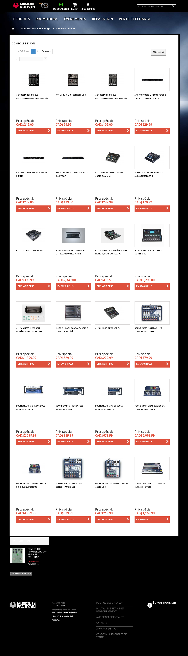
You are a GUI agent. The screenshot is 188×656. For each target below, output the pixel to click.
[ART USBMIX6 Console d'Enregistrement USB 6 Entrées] (33, 79)
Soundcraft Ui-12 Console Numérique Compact (109, 407)
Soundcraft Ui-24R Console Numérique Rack (30, 407)
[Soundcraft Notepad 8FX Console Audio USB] (73, 468)
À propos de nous (107, 628)
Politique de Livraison (109, 602)
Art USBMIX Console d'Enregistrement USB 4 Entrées (111, 97)
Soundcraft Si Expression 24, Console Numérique (150, 407)
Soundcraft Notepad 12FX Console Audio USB (148, 330)
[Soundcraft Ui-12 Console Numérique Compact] (112, 390)
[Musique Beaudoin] (31, 5)
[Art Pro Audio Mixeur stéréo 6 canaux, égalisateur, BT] (152, 79)
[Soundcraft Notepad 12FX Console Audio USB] (152, 313)
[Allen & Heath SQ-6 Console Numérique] (152, 235)
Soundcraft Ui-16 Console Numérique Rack (69, 407)
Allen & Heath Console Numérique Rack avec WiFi (29, 330)
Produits (21, 18)
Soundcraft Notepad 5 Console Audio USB (111, 485)
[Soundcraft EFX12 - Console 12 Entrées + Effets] (152, 468)
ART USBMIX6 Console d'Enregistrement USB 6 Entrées (32, 97)
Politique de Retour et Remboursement (110, 610)
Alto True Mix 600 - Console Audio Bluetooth (149, 174)
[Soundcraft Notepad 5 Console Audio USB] (112, 468)
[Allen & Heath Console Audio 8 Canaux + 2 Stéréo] (73, 313)
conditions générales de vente (111, 636)
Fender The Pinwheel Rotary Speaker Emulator (38, 552)
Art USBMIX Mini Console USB (71, 95)
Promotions (47, 18)
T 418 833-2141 (58, 603)
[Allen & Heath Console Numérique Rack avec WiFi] (33, 313)
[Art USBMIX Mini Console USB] (73, 79)
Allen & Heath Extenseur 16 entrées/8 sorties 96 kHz (70, 252)
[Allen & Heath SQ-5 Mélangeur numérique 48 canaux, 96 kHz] (112, 235)
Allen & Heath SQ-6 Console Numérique (149, 252)
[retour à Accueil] (13, 29)
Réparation (102, 18)
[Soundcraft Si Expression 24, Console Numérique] (152, 390)
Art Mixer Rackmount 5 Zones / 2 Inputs (33, 174)
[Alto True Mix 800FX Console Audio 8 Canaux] (112, 157)
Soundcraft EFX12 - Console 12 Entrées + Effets (150, 485)
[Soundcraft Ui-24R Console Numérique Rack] (33, 390)
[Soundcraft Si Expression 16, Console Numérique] (33, 468)
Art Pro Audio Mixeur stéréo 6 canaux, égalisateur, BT (150, 97)
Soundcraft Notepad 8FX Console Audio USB (69, 485)
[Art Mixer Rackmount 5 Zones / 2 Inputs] (33, 157)
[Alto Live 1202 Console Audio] (33, 235)
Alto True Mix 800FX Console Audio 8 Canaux (110, 174)
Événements (75, 18)
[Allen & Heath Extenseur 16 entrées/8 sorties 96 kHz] (73, 235)
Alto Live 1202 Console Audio (31, 250)
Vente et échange (135, 18)
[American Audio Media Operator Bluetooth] (73, 157)
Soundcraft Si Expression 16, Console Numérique (31, 485)
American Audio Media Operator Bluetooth (72, 174)
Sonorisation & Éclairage (35, 28)
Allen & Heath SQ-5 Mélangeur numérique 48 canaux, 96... (111, 252)
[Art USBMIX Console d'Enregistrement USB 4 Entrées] (112, 79)
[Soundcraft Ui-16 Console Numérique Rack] (73, 390)
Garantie (101, 622)
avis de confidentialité (110, 617)
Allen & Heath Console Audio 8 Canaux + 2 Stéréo (72, 330)
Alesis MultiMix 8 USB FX (107, 328)
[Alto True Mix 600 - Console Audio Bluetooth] (152, 157)
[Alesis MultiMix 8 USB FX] (112, 313)
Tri (16, 59)
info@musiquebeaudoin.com (64, 610)
